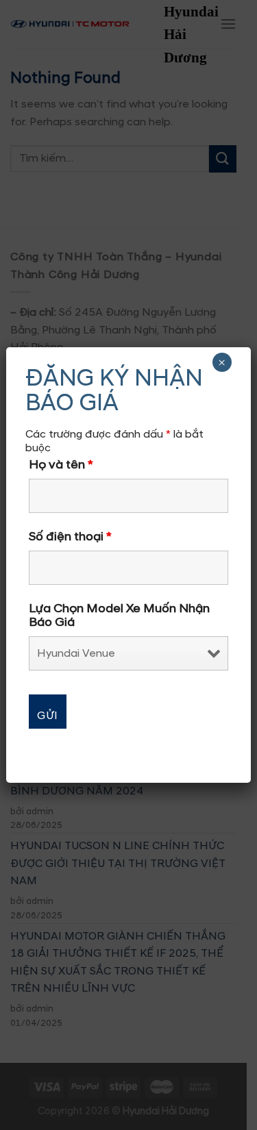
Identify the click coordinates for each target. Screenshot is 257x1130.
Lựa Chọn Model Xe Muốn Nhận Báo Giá (119, 615)
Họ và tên (61, 465)
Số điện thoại (70, 537)
